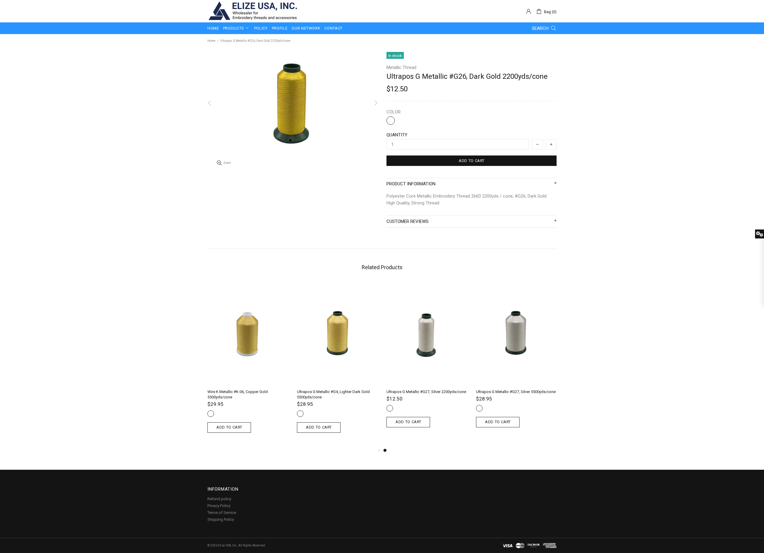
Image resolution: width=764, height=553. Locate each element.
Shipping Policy (220, 519)
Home (211, 40)
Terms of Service (221, 512)
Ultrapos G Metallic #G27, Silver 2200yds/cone (426, 391)
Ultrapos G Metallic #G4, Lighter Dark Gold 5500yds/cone (333, 394)
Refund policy (219, 499)
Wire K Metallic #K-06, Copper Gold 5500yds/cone (237, 394)
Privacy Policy (218, 505)
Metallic (390, 120)
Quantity (396, 135)
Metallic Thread (401, 67)
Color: (393, 112)
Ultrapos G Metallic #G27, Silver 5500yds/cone (516, 391)
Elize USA (252, 11)
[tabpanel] (427, 361)
